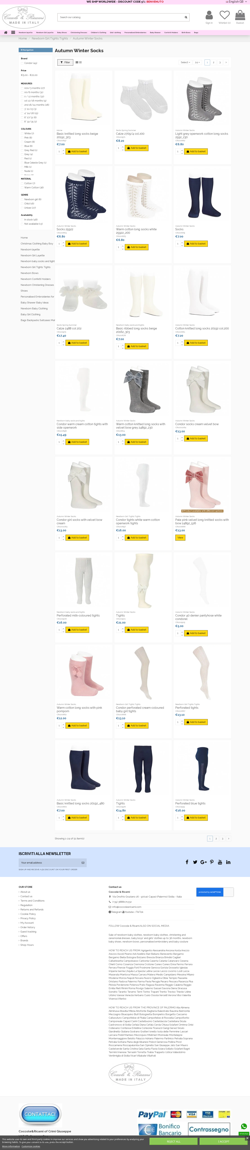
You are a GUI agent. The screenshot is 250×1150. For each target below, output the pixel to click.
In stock (31, 219)
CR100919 (180, 807)
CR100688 (121, 714)
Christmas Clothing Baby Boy (37, 243)
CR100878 (121, 335)
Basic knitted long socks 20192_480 (80, 803)
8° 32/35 (30, 121)
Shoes (24, 290)
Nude (28, 171)
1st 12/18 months (35, 100)
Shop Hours (27, 944)
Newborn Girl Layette (33, 255)
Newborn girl (32, 199)
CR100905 (180, 622)
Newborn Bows (29, 273)
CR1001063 (62, 526)
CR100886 (180, 526)
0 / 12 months (34, 96)
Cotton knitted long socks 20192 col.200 (202, 328)
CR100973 (61, 332)
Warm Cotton (34, 187)
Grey (28, 154)
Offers (23, 936)
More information (11, 1146)
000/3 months (34, 88)
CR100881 (180, 332)
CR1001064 (180, 427)
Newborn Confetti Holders (36, 279)
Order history (27, 927)
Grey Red (30, 150)
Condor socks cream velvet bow (197, 424)
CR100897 (121, 526)
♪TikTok (138, 911)
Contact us (26, 896)
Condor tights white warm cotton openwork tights (138, 521)
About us (25, 891)
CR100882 (62, 714)
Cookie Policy (28, 914)
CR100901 (121, 619)
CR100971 (120, 137)
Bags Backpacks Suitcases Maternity (37, 320)
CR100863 (121, 236)
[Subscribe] (83, 862)
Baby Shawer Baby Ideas (35, 302)
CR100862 (180, 140)
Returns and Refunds (32, 909)
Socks (179, 229)
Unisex (30, 207)
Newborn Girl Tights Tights (35, 267)
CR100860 (62, 807)
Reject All (173, 1141)
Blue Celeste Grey (35, 162)
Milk (28, 167)
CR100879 (180, 233)
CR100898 (62, 431)
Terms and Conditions (32, 900)
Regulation (26, 905)
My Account (27, 922)
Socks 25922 (65, 229)
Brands (24, 940)
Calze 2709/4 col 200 (130, 133)
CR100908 (62, 619)
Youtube (129, 911)
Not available (33, 223)
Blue (28, 146)
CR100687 (180, 711)
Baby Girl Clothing (30, 314)
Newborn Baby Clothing (34, 308)
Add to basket (79, 151)
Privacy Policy (28, 918)
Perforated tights (186, 707)
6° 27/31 (30, 117)
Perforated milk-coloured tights (78, 615)
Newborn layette (30, 249)
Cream (29, 141)
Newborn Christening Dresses (37, 284)
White (29, 133)
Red (28, 158)
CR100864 (62, 233)
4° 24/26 (31, 113)
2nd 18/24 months (36, 104)
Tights (120, 615)
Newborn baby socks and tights (37, 261)
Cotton (29, 183)
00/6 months (33, 92)
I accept (223, 1141)
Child (29, 203)
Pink (28, 137)
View (180, 537)
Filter (67, 62)
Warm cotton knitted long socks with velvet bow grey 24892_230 (140, 425)
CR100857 (61, 140)
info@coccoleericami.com (126, 906)
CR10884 (120, 431)
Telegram (116, 911)
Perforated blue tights (190, 803)
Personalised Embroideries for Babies (37, 296)
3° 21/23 (30, 109)
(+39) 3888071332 (122, 901)
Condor (30, 63)
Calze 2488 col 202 (69, 328)
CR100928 (121, 807)
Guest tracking (28, 931)
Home (24, 237)
